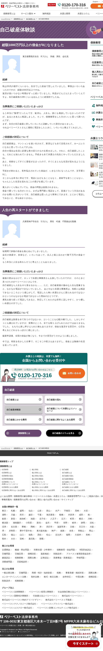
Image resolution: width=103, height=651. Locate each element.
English (95, 2)
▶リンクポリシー (24, 632)
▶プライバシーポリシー (8, 632)
